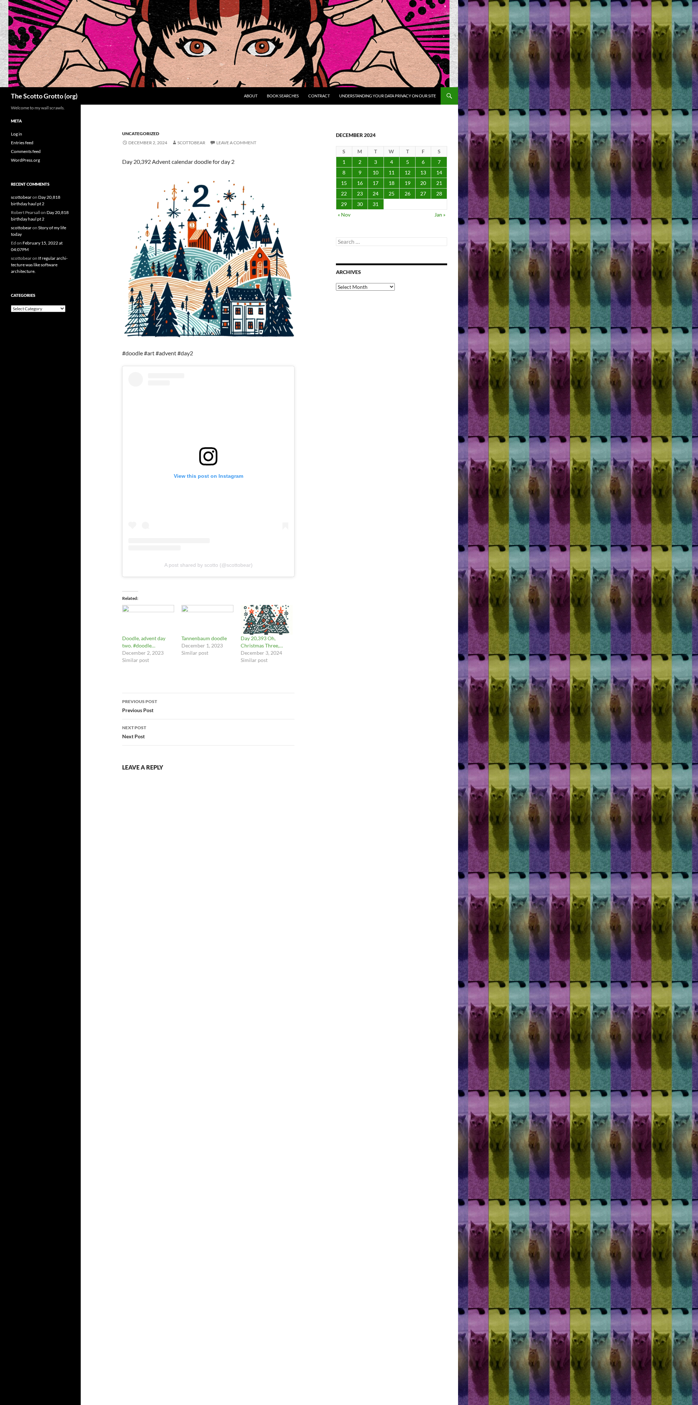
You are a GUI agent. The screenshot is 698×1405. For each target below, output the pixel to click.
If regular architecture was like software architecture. (39, 264)
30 (360, 204)
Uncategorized (140, 133)
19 (407, 183)
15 (344, 183)
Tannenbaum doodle (204, 638)
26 (407, 193)
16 (360, 183)
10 (375, 172)
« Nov (344, 214)
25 (391, 193)
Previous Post (139, 706)
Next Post (134, 732)
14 (439, 172)
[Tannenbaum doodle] (207, 620)
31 (375, 204)
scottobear (191, 142)
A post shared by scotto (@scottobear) (208, 565)
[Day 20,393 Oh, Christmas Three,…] (267, 620)
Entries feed (22, 142)
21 (439, 183)
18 (391, 183)
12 (407, 172)
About (250, 95)
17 (375, 183)
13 (423, 172)
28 (439, 193)
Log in (16, 134)
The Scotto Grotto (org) (44, 96)
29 (344, 204)
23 (360, 193)
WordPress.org (25, 160)
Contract (319, 95)
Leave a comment (236, 142)
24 (375, 193)
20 (423, 183)
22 (344, 193)
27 (423, 193)
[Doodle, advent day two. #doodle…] (148, 620)
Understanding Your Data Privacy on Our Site (387, 95)
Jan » (439, 214)
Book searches (283, 95)
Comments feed (26, 151)
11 (391, 172)
